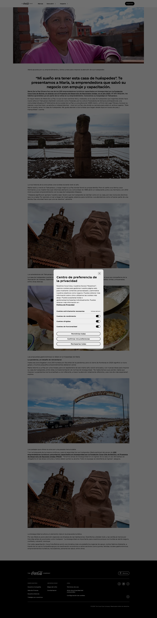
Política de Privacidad (65, 305)
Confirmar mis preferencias (78, 339)
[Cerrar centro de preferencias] (99, 273)
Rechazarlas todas (78, 344)
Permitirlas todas (78, 334)
